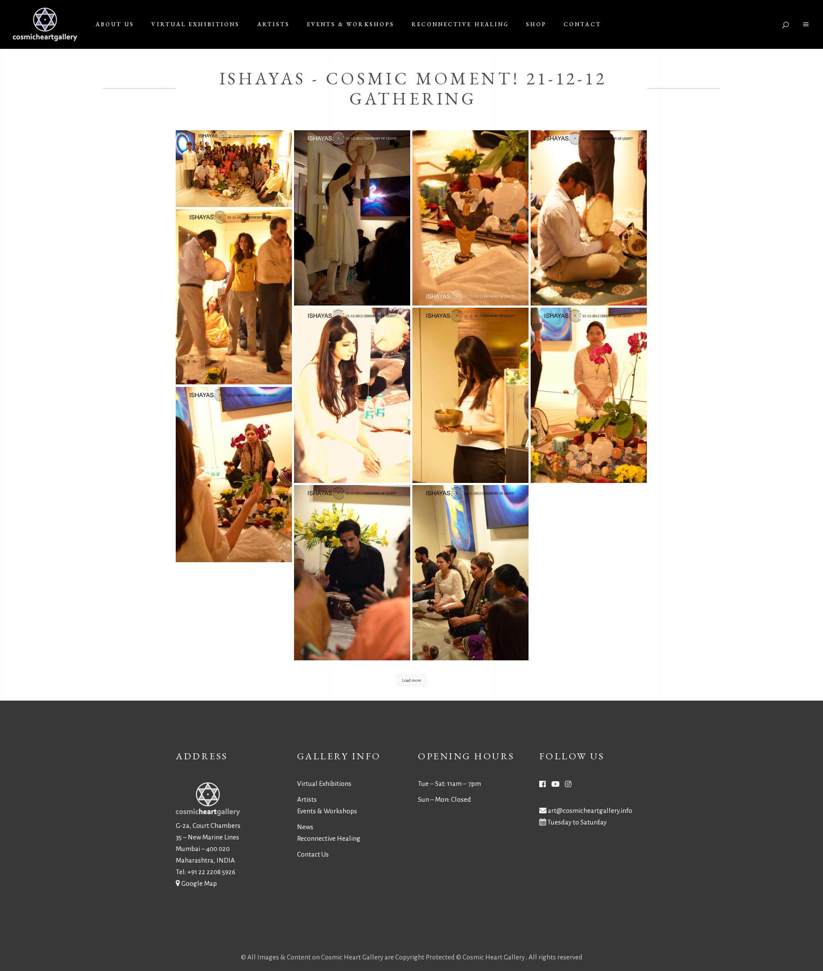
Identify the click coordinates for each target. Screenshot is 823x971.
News (305, 826)
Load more (411, 680)
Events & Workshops (327, 811)
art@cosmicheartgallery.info (590, 810)
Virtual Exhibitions (324, 783)
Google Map (199, 883)
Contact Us (313, 854)
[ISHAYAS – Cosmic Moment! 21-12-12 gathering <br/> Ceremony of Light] (234, 168)
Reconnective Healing (328, 838)
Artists (307, 799)
